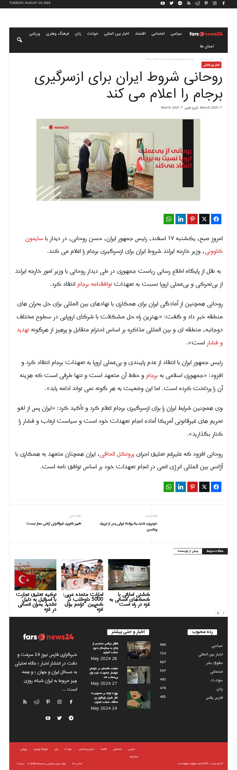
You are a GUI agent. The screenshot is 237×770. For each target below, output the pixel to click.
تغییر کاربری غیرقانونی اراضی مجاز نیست (53, 524)
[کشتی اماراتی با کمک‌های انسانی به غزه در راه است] (129, 574)
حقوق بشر (214, 663)
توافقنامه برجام (95, 284)
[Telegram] (180, 4)
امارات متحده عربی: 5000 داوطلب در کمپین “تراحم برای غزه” (83, 602)
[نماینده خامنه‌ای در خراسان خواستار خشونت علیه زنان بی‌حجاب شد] (138, 675)
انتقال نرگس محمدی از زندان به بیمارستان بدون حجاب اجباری (105, 648)
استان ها (207, 46)
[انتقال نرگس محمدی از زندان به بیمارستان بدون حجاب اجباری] (138, 650)
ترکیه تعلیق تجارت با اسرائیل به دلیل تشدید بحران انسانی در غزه (36, 602)
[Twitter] (171, 4)
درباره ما (20, 763)
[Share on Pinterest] (192, 219)
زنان (78, 33)
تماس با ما (77, 763)
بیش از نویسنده (187, 551)
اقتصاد (140, 33)
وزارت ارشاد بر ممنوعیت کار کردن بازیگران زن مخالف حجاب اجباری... (104, 697)
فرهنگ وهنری (57, 33)
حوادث (92, 33)
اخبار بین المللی (116, 33)
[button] (15, 40)
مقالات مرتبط (215, 551)
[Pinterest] (206, 4)
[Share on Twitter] (204, 219)
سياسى (176, 33)
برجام (152, 375)
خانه (221, 58)
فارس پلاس (214, 698)
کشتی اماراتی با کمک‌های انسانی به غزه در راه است (129, 599)
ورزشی (34, 33)
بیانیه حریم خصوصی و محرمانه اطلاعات (47, 763)
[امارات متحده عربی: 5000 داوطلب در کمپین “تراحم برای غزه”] (82, 574)
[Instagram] (214, 4)
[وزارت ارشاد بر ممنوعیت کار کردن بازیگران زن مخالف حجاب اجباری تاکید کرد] (138, 699)
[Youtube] (162, 4)
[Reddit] (197, 4)
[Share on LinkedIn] (180, 219)
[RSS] (188, 4)
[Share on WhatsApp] (169, 219)
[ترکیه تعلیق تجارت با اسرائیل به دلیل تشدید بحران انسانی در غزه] (35, 574)
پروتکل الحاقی (118, 454)
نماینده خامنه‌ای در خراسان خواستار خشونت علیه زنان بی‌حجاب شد (104, 672)
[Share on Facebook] (216, 219)
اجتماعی (158, 33)
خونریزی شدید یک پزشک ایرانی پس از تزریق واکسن (128, 527)
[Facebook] (223, 4)
